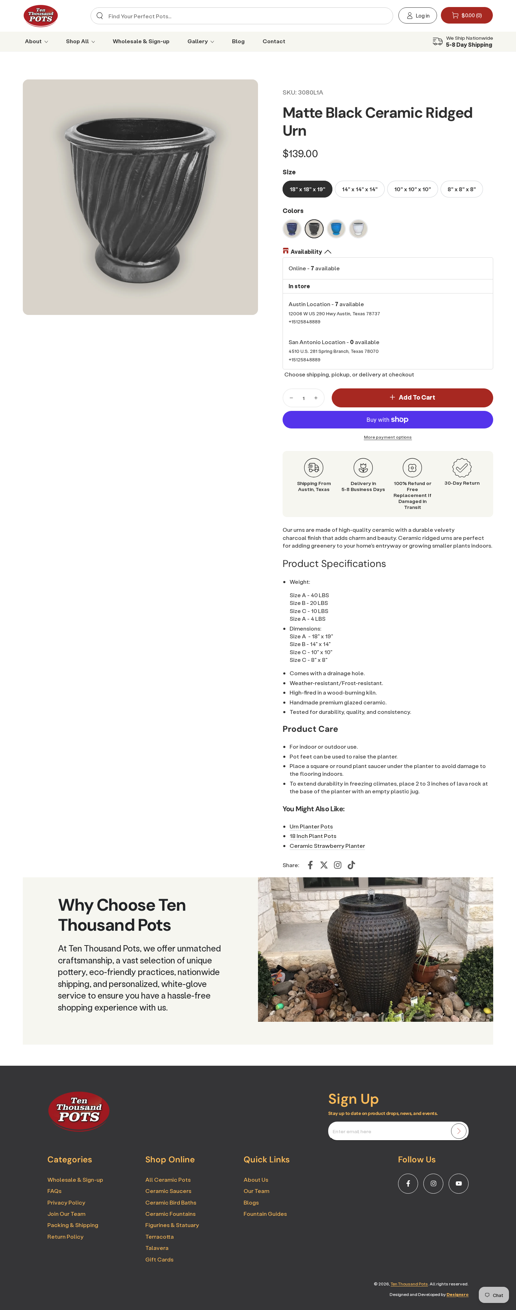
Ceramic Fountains (170, 1213)
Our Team (256, 1190)
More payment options (388, 437)
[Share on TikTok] (351, 865)
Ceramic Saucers (168, 1190)
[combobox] (239, 16)
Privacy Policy (66, 1202)
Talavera (156, 1247)
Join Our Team (66, 1213)
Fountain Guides (265, 1213)
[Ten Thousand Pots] (79, 1129)
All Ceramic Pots (168, 1179)
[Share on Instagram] (337, 865)
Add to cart (417, 397)
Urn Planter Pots (311, 826)
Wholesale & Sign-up (75, 1179)
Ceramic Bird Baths (170, 1202)
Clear (382, 16)
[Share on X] (324, 865)
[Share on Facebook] (310, 865)
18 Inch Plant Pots (313, 835)
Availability (306, 251)
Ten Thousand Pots (409, 1283)
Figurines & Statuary (172, 1224)
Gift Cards (159, 1259)
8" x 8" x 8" (462, 189)
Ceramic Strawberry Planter (327, 845)
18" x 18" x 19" (307, 189)
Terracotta (159, 1236)
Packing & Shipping (72, 1224)
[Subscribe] (459, 1131)
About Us (256, 1179)
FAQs (54, 1190)
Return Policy (65, 1236)
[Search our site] (99, 15)
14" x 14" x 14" (360, 189)
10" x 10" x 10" (412, 189)
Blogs (251, 1202)
